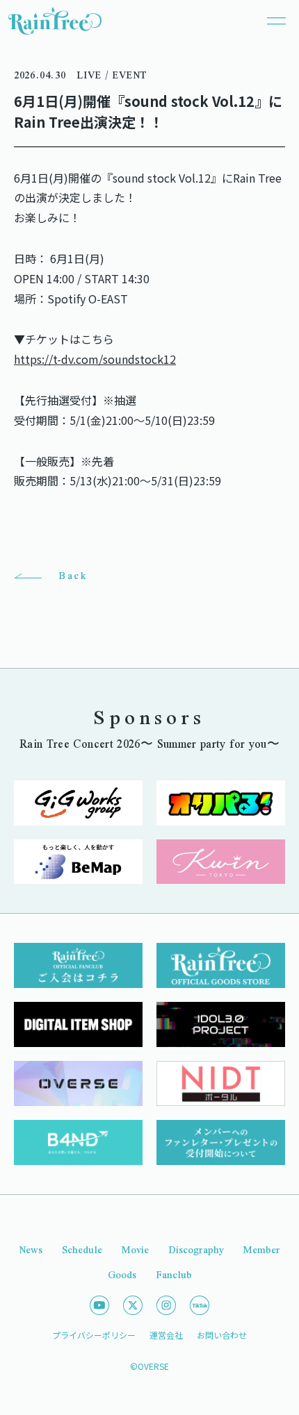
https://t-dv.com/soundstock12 (95, 359)
